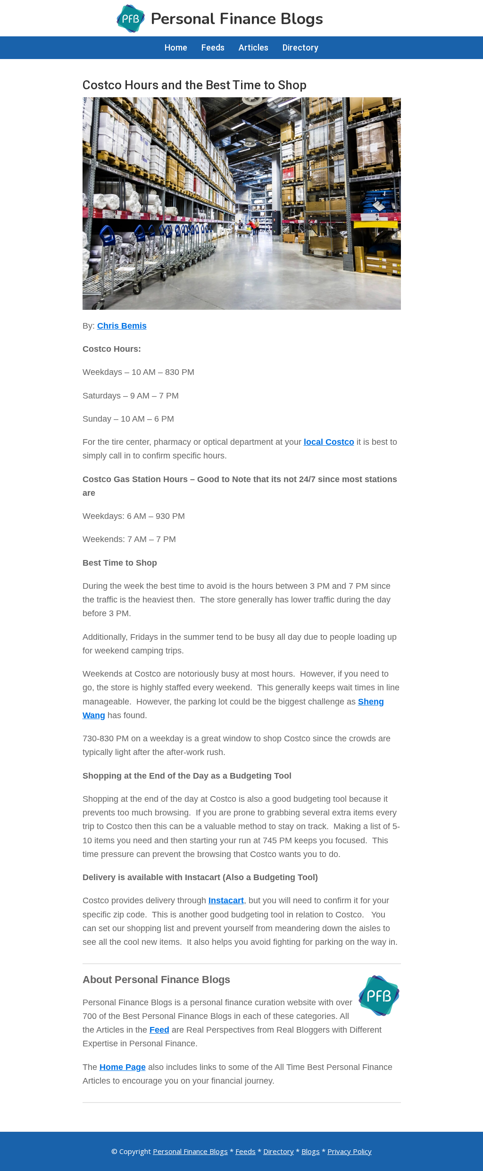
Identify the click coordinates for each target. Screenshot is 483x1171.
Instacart (226, 900)
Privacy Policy (349, 1151)
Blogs (310, 1151)
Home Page (123, 1067)
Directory (278, 1151)
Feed (159, 1030)
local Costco (329, 442)
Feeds (245, 1151)
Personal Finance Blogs (190, 1151)
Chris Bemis (122, 326)
